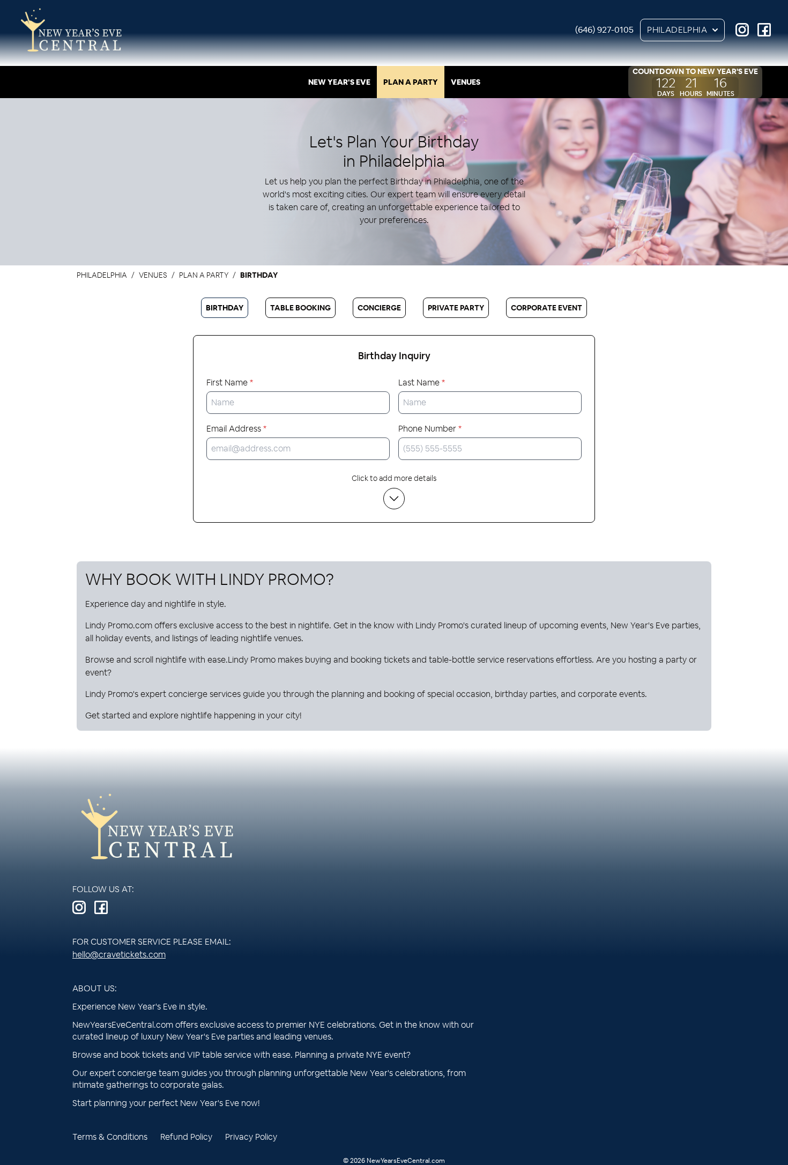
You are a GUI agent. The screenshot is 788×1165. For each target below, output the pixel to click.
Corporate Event (546, 308)
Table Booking (300, 308)
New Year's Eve (339, 82)
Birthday (224, 308)
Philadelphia (677, 29)
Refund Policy (186, 1136)
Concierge (379, 308)
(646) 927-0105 (604, 29)
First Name (229, 382)
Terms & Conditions (109, 1136)
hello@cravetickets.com (119, 954)
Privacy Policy (251, 1136)
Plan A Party (410, 82)
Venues (465, 82)
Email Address (236, 428)
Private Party (456, 308)
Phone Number (430, 428)
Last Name (421, 382)
